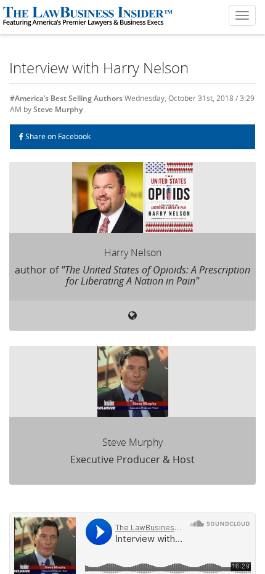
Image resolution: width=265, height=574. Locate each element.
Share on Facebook (57, 136)
